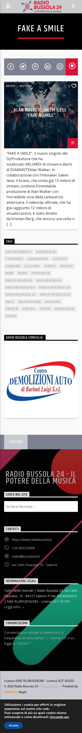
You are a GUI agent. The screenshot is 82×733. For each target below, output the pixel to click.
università (64, 309)
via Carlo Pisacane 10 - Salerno (34, 565)
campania (14, 259)
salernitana (29, 302)
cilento (60, 259)
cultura (32, 266)
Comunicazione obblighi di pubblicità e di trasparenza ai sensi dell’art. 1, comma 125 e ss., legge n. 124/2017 (39, 638)
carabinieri (38, 259)
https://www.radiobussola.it (32, 539)
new (9, 273)
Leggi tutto (12, 607)
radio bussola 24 (54, 287)
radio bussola (19, 280)
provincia (41, 273)
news (22, 273)
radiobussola (48, 280)
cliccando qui (59, 717)
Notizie (26, 86)
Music (10, 86)
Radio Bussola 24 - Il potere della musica (40, 478)
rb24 (10, 302)
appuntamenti (19, 252)
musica (66, 266)
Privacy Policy (50, 686)
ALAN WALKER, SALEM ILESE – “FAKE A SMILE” (42, 112)
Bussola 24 (46, 252)
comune (13, 266)
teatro (28, 309)
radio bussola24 (55, 294)
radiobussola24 (20, 287)
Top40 (45, 309)
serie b (12, 309)
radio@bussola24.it (26, 556)
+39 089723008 (23, 548)
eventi (50, 266)
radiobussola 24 (21, 294)
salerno (52, 302)
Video (11, 316)
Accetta (13, 725)
